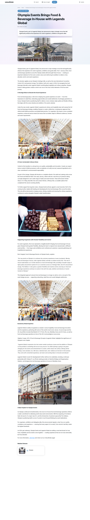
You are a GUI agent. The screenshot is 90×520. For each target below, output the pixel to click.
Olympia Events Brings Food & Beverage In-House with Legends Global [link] (40, 7)
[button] (31, 450)
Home (19, 7)
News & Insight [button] (46, 2)
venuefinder (9, 2)
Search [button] (37, 2)
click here (32, 438)
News (23, 7)
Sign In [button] (54, 2)
